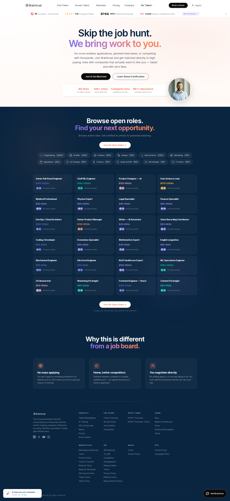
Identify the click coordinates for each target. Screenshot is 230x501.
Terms (81, 454)
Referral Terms (85, 465)
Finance (103, 162)
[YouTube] (43, 437)
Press (157, 425)
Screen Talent (82, 5)
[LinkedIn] (34, 437)
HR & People (157, 162)
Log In (198, 5)
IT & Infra (183, 162)
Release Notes (110, 465)
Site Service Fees (86, 473)
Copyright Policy (162, 454)
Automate (101, 5)
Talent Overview (111, 418)
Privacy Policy (85, 458)
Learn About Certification (130, 76)
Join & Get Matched (95, 76)
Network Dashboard (163, 422)
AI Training (78, 162)
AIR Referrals (109, 450)
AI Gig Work (109, 429)
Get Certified (109, 425)
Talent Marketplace (87, 418)
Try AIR (107, 454)
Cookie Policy (161, 450)
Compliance (109, 458)
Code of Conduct (86, 462)
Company (129, 5)
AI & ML (80, 155)
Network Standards (87, 469)
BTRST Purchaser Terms (138, 422)
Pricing (116, 5)
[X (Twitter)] (39, 437)
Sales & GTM (129, 162)
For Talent (146, 5)
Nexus (81, 429)
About (157, 433)
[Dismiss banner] (226, 14)
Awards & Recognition (164, 429)
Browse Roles (110, 422)
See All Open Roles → (115, 145)
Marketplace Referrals (88, 450)
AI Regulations (110, 462)
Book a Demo (178, 5)
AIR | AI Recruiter (86, 425)
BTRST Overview (135, 418)
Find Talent (62, 5)
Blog (157, 418)
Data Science (154, 155)
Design (128, 155)
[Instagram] (48, 437)
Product (104, 155)
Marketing (181, 155)
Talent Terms (84, 477)
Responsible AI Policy (113, 481)
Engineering (53, 155)
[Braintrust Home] (33, 5)
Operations (51, 162)
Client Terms (84, 481)
